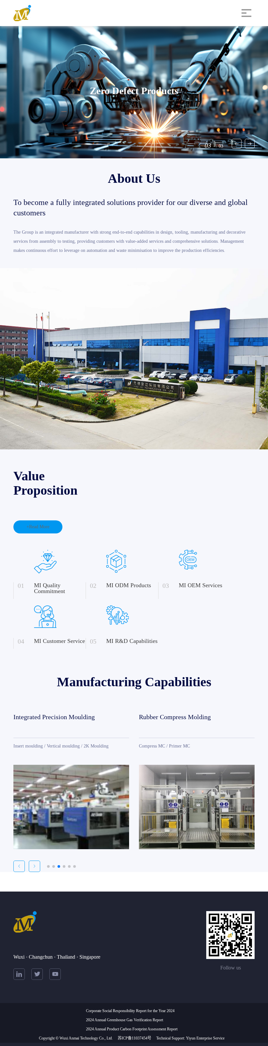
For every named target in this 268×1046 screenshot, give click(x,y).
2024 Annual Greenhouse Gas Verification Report (124, 1020)
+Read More (37, 526)
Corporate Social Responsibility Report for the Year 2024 (130, 1011)
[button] (250, 144)
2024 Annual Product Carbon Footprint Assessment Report (131, 1029)
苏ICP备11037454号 (134, 1038)
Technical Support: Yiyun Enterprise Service (190, 1038)
